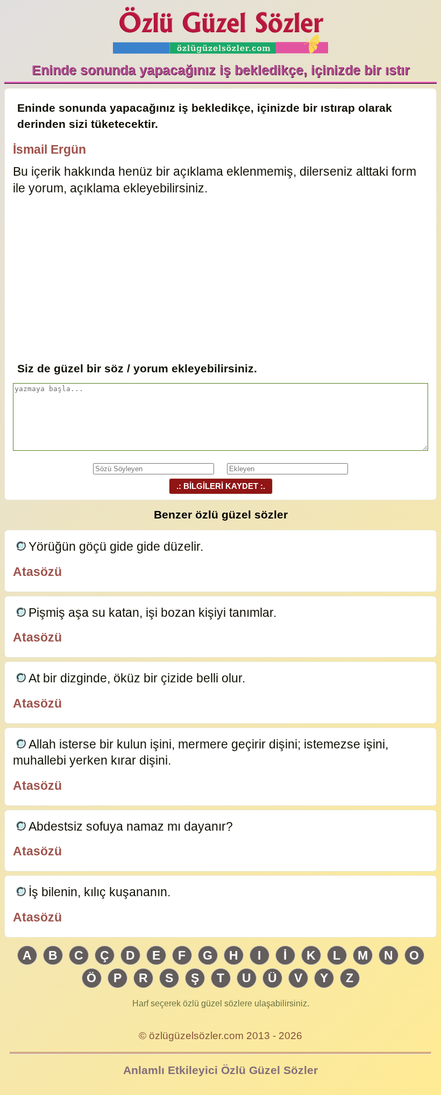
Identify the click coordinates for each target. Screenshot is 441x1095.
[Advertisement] (220, 279)
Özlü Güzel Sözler (220, 27)
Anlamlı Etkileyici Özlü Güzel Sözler (220, 1070)
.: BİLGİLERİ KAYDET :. (220, 486)
